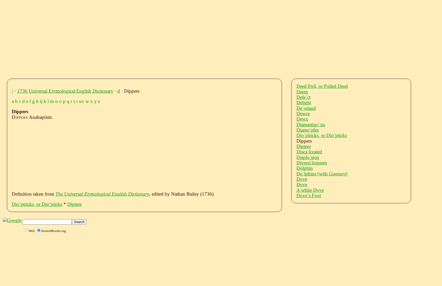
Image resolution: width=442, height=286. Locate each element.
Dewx (302, 119)
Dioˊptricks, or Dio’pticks (37, 204)
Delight (303, 102)
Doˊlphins (321, 173)
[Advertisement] (165, 38)
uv (81, 101)
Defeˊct (303, 97)
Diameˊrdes (307, 130)
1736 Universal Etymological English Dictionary (65, 91)
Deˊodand (306, 108)
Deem (302, 91)
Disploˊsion (307, 157)
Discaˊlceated (309, 151)
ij (41, 101)
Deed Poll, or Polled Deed (322, 86)
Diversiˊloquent (311, 162)
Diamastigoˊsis (310, 124)
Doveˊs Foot (308, 195)
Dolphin (304, 168)
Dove (301, 179)
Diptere (74, 204)
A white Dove (310, 190)
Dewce (303, 113)
